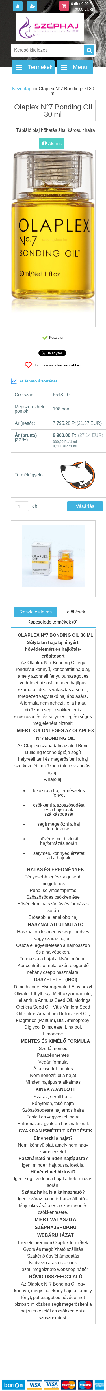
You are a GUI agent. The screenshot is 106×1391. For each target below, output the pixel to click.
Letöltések (74, 612)
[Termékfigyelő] (78, 475)
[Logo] (49, 27)
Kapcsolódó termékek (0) (52, 622)
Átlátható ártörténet (38, 381)
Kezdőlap (21, 88)
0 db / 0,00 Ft (82, 4)
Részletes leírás (36, 612)
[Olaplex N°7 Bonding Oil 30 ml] (53, 558)
